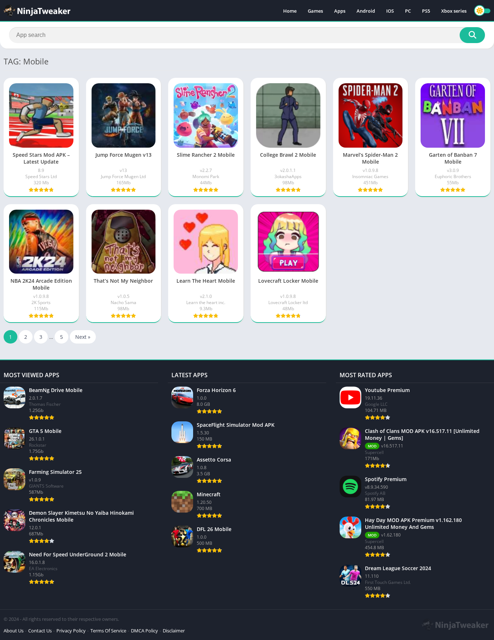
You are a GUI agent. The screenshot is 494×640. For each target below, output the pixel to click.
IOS (390, 11)
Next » (82, 336)
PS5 (426, 11)
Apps (339, 11)
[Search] (472, 35)
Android (366, 11)
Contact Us (40, 630)
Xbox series (454, 11)
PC (408, 11)
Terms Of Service (108, 630)
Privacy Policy (71, 630)
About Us (14, 630)
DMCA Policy (144, 630)
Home (290, 11)
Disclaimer (174, 630)
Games (315, 11)
